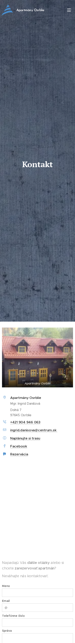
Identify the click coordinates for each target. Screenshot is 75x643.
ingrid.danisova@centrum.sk (33, 430)
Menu (69, 10)
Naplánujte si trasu (25, 438)
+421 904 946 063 (25, 422)
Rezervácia (19, 454)
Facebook (18, 446)
